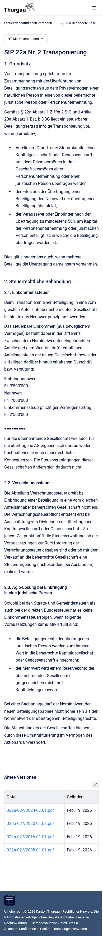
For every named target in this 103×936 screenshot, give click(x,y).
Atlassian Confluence (20, 929)
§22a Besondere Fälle (79, 23)
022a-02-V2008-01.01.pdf (30, 849)
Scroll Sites (66, 923)
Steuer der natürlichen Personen (28, 23)
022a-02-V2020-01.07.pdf (30, 823)
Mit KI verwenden (26, 39)
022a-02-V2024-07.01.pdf (30, 810)
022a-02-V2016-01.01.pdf (30, 836)
